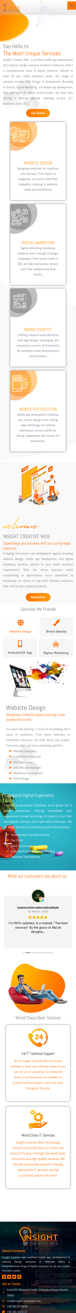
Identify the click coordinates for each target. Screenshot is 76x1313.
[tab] (20, 627)
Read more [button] (38, 942)
